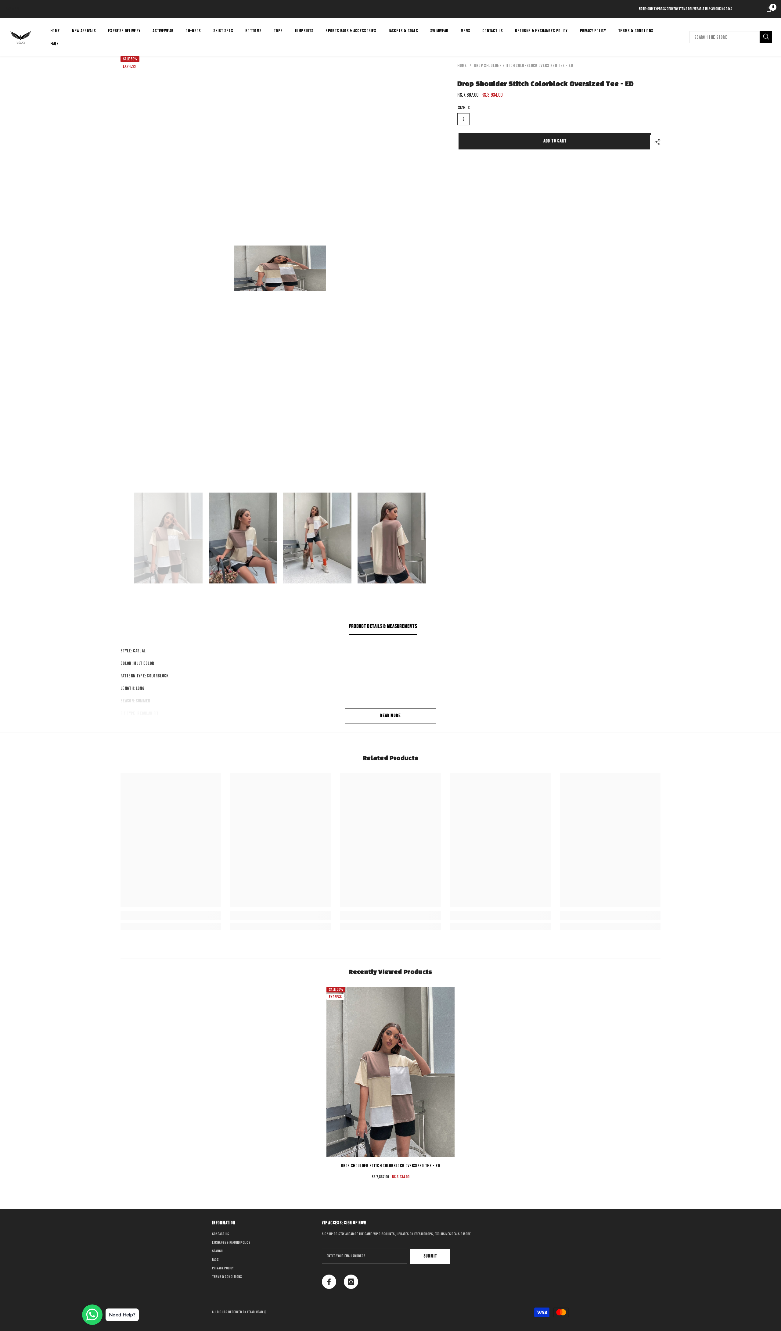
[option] (280, 268)
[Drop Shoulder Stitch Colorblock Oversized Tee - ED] (390, 1072)
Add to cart (553, 141)
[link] (171, 915)
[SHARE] (655, 142)
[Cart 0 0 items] (769, 9)
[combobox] (724, 37)
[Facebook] (329, 1282)
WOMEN (12, 9)
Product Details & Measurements (383, 626)
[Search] (730, 37)
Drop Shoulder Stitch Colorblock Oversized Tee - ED (390, 1166)
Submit (430, 1256)
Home (462, 66)
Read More (390, 716)
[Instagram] (351, 1282)
